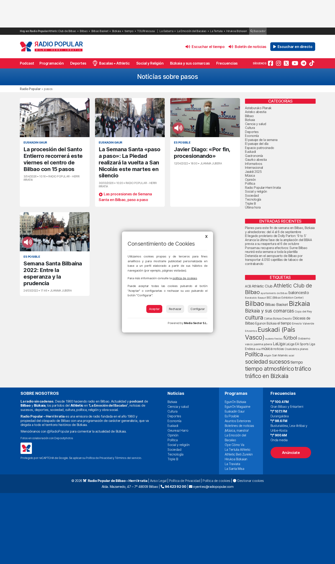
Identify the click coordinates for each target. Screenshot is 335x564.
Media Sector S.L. (196, 323)
